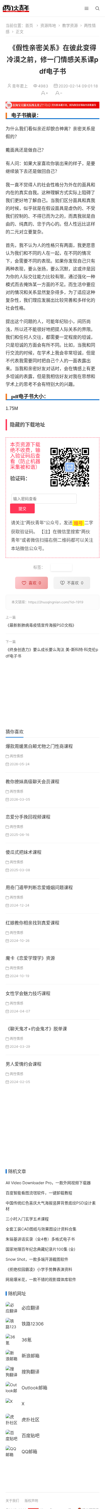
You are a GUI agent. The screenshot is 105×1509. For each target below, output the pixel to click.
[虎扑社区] (11, 1419)
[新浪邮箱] (11, 1355)
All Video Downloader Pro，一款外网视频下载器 (48, 1182)
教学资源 (70, 25)
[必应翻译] (11, 1307)
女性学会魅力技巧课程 (28, 993)
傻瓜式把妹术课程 (23, 852)
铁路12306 (33, 1324)
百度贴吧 (30, 1435)
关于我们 (12, 1501)
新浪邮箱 (30, 1356)
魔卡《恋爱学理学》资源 (30, 958)
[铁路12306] (11, 1326)
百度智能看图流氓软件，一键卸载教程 (39, 1192)
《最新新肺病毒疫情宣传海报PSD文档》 (41, 625)
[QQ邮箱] (11, 1450)
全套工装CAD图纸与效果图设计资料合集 (41, 1229)
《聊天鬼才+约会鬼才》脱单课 (36, 1029)
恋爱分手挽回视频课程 (28, 817)
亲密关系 (61, 567)
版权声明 (31, 1501)
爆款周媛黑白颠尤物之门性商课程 (39, 746)
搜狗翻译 (30, 1371)
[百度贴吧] (11, 1434)
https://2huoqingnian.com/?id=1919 (55, 602)
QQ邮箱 (29, 1451)
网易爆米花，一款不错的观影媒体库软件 (41, 1279)
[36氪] (11, 1339)
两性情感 (16, 756)
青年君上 (20, 86)
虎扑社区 (30, 1419)
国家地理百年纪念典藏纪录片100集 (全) (40, 1249)
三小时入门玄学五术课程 (27, 1218)
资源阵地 (48, 25)
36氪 (27, 1340)
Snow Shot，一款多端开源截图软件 (37, 1259)
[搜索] (97, 8)
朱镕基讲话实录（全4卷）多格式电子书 (40, 1239)
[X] (9, 1400)
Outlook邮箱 (34, 1387)
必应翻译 (30, 1308)
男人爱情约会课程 (23, 1064)
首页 (29, 25)
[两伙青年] (16, 7)
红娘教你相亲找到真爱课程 (32, 923)
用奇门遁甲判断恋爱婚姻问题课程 (39, 887)
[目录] (86, 8)
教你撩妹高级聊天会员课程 (32, 781)
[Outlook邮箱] (11, 1390)
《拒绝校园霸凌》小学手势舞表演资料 (39, 1269)
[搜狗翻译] (11, 1371)
